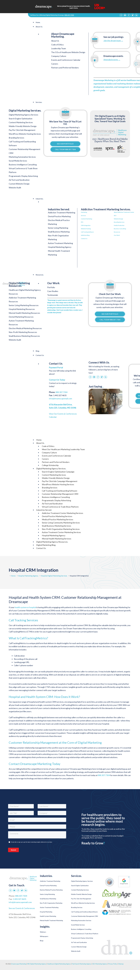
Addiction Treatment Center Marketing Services (62, 513)
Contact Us (84, 238)
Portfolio (51, 287)
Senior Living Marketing (58, 228)
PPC (82, 222)
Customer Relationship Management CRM (60, 494)
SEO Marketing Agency (99, 964)
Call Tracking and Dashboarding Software (59, 491)
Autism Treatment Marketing (60, 243)
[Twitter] (132, 15)
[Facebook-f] (128, 15)
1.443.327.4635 (19, 899)
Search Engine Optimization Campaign (58, 471)
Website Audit (75, 951)
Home (38, 22)
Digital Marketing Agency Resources (52, 542)
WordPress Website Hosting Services (58, 484)
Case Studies (52, 291)
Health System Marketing (48, 916)
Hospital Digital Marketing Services (54, 576)
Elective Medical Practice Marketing (51, 890)
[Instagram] (121, 15)
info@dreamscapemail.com (60, 398)
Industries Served (44, 510)
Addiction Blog (85, 235)
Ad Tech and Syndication (52, 503)
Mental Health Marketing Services (56, 538)
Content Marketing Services (54, 475)
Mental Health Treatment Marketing (51, 920)
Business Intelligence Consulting (56, 497)
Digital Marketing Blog (46, 545)
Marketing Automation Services (81, 920)
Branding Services (119, 222)
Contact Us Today (57, 380)
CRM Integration (85, 225)
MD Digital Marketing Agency (36, 964)
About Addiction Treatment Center (124, 212)
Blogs (41, 941)
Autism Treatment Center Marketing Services (61, 532)
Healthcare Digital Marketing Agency (59, 964)
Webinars (43, 932)
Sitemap (121, 964)
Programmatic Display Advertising (56, 500)
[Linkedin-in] (136, 15)
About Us (39, 27)
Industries (39, 199)
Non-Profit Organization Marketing (51, 903)
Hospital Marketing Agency (59, 247)
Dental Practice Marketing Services (57, 516)
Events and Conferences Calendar (65, 60)
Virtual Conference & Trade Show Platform (60, 507)
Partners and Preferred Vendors (65, 67)
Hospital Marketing (46, 912)
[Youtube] (125, 15)
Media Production (119, 225)
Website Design (118, 219)
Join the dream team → (113, 40)
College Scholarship (50, 465)
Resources (117, 232)
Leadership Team (58, 48)
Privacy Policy (112, 964)
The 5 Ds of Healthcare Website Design (68, 52)
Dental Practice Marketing (59, 216)
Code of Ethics (57, 44)
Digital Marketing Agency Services (51, 468)
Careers (54, 64)
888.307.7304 (69, 15)
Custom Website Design (79, 947)
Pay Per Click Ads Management (81, 899)
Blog (38, 351)
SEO (115, 215)
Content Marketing (86, 219)
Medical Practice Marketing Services (57, 519)
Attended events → (111, 59)
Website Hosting (86, 228)
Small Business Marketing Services (56, 526)
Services (39, 102)
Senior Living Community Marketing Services (61, 522)
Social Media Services (78, 925)
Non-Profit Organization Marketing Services (61, 529)
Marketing (84, 212)
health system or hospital (25, 607)
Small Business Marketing (59, 231)
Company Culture (58, 56)
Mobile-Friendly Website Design (56, 478)
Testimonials (52, 295)
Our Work (117, 235)
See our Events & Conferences (22, 908)
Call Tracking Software (87, 232)
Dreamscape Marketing (18, 964)
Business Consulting (120, 228)
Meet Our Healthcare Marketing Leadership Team (63, 449)
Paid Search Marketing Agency (81, 964)
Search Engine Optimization (80, 885)
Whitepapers (44, 936)
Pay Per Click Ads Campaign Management (59, 481)
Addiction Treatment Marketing (61, 212)
